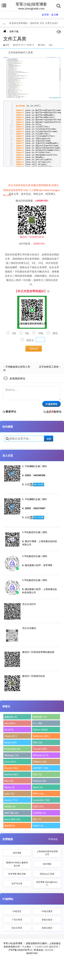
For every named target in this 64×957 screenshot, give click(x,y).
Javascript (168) (41, 800)
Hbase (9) (9, 787)
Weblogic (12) (11, 755)
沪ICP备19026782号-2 (20, 949)
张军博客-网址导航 (17, 873)
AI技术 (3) (38, 825)
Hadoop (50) (39, 780)
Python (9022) (40, 729)
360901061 (32, 953)
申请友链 (53, 839)
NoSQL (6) (9, 806)
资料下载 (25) (11, 812)
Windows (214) (41, 755)
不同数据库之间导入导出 (16, 368)
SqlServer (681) (41, 736)
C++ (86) (37, 723)
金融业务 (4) (10, 716)
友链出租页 (47, 919)
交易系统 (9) (39, 812)
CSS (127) (38, 806)
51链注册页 (47, 911)
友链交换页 (47, 927)
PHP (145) (38, 793)
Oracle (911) (10, 736)
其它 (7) (37, 819)
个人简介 (26, 946)
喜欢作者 (34, 348)
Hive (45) (9, 780)
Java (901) (9, 723)
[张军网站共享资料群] (36, 484)
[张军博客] (32, 77)
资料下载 (14, 31)
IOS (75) (37, 774)
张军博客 (17, 852)
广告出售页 (17, 919)
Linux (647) (10, 761)
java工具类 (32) (12, 819)
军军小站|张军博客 (12, 943)
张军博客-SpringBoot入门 (47, 883)
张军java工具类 (47, 873)
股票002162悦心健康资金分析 (17, 864)
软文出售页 (17, 927)
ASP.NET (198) (41, 768)
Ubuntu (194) (11, 768)
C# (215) (8, 729)
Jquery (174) (11, 800)
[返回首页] (4, 31)
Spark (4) (38, 787)
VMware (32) (39, 761)
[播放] (59, 32)
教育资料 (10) (40, 716)
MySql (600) (10, 742)
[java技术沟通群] (36, 517)
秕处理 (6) (9, 825)
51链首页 (17, 911)
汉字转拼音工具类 (49, 366)
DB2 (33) (37, 742)
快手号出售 (17, 883)
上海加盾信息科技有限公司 (47, 853)
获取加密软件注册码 (36, 943)
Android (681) (11, 774)
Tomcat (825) (40, 748)
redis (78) (9, 793)
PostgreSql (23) (12, 748)
